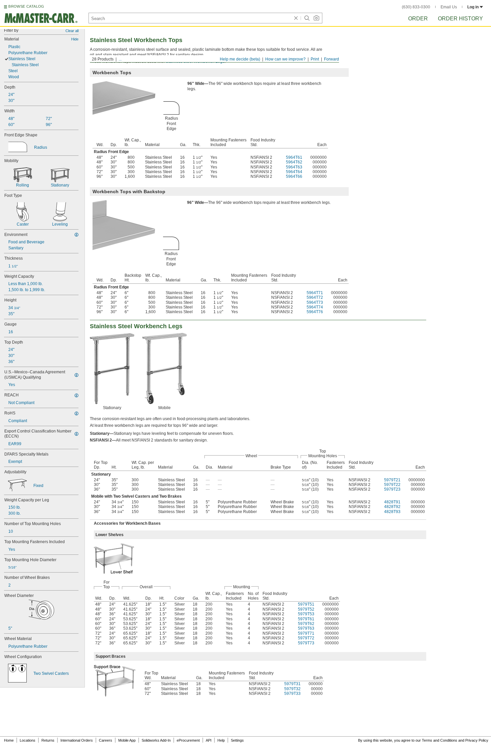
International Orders (76, 740)
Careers (105, 740)
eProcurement (188, 740)
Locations (27, 740)
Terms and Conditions (439, 740)
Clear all (71, 31)
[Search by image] (316, 18)
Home (9, 740)
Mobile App (127, 740)
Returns (47, 740)
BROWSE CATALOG (26, 6)
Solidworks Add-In (156, 740)
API (208, 740)
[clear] (296, 18)
